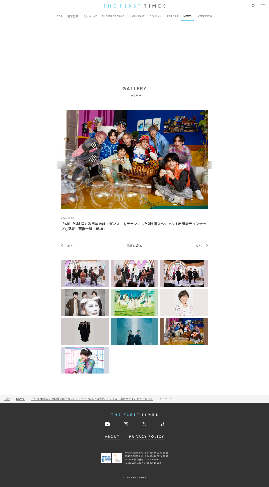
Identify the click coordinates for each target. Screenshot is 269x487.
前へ (70, 245)
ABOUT (112, 437)
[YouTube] (107, 424)
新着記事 (72, 16)
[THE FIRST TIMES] (134, 6)
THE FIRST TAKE (113, 16)
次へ (198, 245)
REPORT (172, 16)
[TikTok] (162, 424)
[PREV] (61, 165)
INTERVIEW (204, 16)
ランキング (90, 16)
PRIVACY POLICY (146, 437)
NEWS (187, 16)
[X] (144, 424)
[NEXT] (208, 165)
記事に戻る (134, 245)
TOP (59, 16)
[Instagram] (126, 424)
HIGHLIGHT (137, 16)
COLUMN (156, 16)
